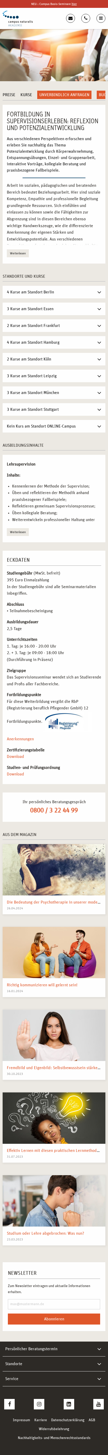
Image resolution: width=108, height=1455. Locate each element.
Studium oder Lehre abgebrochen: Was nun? (45, 1233)
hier (74, 4)
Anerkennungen (20, 739)
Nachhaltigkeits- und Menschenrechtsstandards (54, 1438)
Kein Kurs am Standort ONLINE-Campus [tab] (41, 426)
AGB (92, 1420)
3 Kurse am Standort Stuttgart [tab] (33, 409)
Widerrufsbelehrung (54, 1429)
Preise (9, 95)
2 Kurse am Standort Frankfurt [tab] (33, 326)
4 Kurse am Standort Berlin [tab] (30, 292)
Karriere (40, 1420)
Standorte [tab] (13, 1364)
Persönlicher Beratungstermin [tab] (31, 1349)
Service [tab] (11, 1379)
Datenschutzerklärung (67, 1420)
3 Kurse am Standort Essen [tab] (30, 309)
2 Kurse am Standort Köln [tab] (29, 359)
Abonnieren (54, 1319)
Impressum (21, 1420)
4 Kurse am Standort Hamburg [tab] (33, 342)
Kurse (26, 95)
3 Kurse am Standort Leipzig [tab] (32, 376)
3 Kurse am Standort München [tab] (33, 393)
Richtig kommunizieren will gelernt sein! (42, 985)
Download (15, 756)
